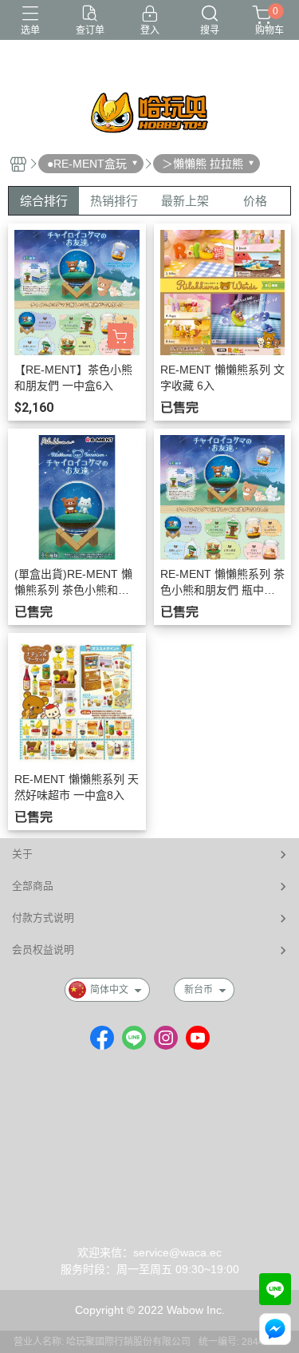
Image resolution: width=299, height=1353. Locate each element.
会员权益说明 (43, 949)
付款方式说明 (43, 918)
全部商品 (32, 886)
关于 (22, 854)
